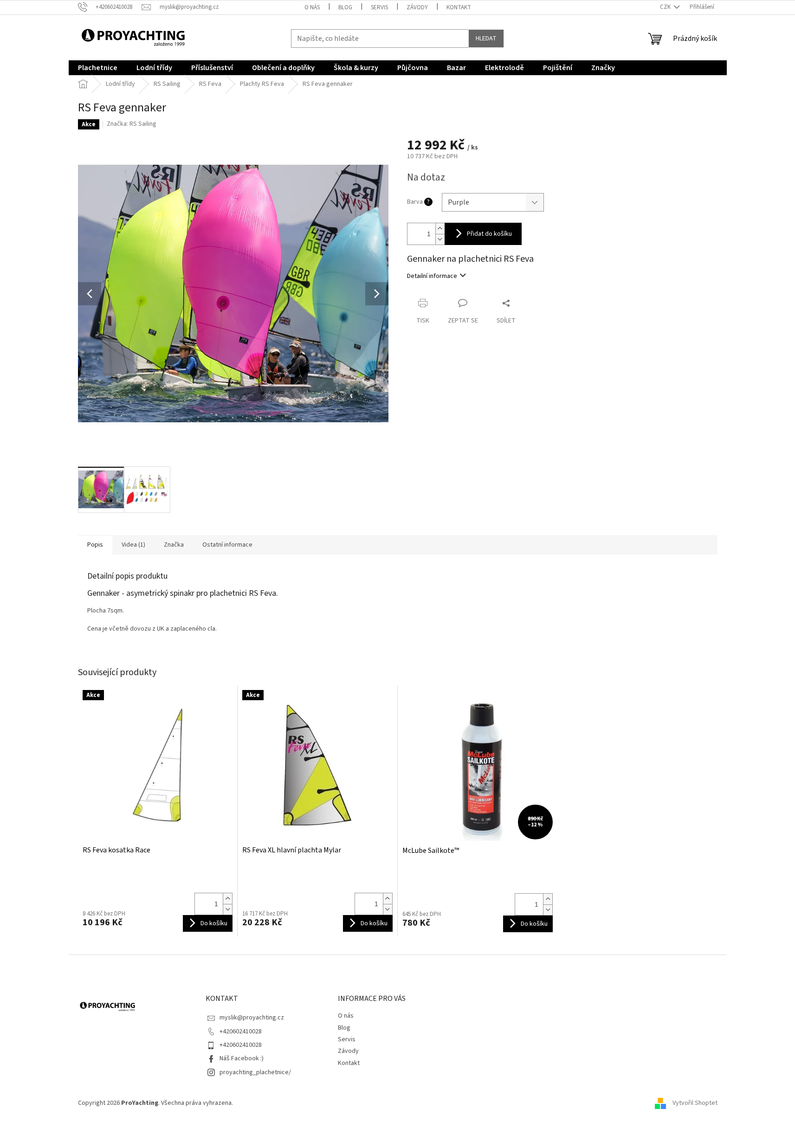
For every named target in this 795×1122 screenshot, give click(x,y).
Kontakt (458, 7)
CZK (666, 7)
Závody (417, 7)
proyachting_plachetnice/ (255, 1072)
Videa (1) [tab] (133, 544)
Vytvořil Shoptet (694, 1103)
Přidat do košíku (489, 234)
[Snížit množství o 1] (440, 239)
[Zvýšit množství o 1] (440, 228)
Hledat (486, 38)
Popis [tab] (95, 544)
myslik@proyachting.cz (252, 1017)
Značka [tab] (174, 544)
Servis (379, 7)
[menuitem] (98, 67)
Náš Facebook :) (242, 1058)
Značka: (131, 124)
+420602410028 (241, 1031)
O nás (312, 7)
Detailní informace (432, 276)
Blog (345, 7)
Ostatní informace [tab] (227, 544)
